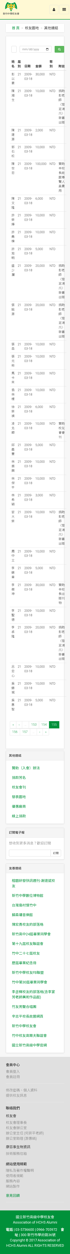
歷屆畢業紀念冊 (24, 963)
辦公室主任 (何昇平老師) (25, 1133)
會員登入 (13, 1071)
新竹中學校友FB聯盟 (28, 972)
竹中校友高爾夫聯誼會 (29, 1036)
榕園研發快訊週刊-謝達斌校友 (33, 883)
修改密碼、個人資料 (21, 1090)
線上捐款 (19, 816)
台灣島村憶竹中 (24, 905)
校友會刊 (19, 787)
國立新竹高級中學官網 (29, 1045)
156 (15, 732)
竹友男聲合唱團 (24, 1007)
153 (34, 724)
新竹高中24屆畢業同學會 (31, 934)
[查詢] (59, 49)
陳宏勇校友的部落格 (27, 924)
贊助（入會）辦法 (26, 768)
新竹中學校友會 (24, 1026)
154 (44, 724)
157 (25, 732)
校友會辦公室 (16, 1128)
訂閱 (56, 853)
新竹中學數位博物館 (27, 896)
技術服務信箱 (16, 1154)
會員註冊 (13, 1077)
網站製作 (13, 1186)
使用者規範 (14, 1176)
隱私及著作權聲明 (20, 1170)
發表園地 (19, 797)
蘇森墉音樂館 (22, 915)
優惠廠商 (19, 806)
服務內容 (13, 1181)
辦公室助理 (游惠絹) (21, 1138)
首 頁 (16, 28)
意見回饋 (13, 1196)
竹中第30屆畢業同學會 (29, 982)
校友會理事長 (16, 1122)
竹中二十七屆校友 (26, 953)
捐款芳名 (19, 778)
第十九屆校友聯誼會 (27, 944)
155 (54, 724)
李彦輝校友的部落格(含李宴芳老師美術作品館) (33, 994)
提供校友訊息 (16, 1095)
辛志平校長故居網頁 (27, 1016)
